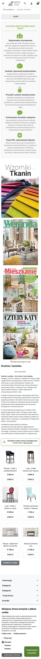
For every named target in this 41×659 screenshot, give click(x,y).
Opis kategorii (20, 371)
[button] (25, 3)
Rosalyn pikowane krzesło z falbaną (30, 507)
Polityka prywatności (20, 633)
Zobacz (10, 479)
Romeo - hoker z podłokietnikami (10, 469)
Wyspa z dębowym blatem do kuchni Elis (10, 546)
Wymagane (8, 642)
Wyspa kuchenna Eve (31, 545)
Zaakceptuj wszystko (31, 651)
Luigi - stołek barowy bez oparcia (31, 469)
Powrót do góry (10, 563)
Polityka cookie (6, 633)
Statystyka (8, 645)
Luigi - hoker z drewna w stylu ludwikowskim (10, 508)
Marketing (8, 649)
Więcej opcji (8, 638)
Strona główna (8, 9)
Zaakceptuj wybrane (12, 655)
